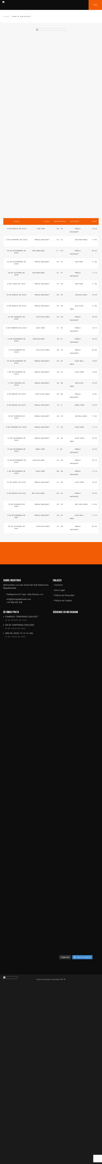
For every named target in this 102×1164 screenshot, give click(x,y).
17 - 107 (60, 251)
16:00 (94, 229)
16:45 (94, 394)
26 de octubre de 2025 (16, 274)
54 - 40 (60, 438)
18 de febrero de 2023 (16, 417)
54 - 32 (60, 515)
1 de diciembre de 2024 (16, 351)
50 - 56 (60, 306)
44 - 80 (60, 394)
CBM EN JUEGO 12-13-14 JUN (19, 633)
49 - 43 (60, 295)
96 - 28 (60, 383)
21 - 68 (60, 526)
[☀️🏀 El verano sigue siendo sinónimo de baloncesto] (60, 908)
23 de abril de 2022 (16, 482)
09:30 (94, 251)
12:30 (94, 295)
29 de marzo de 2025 (16, 295)
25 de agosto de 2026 (16, 620)
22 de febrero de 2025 (16, 318)
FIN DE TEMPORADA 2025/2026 (19, 625)
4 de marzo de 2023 (16, 394)
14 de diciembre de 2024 (16, 340)
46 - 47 (60, 339)
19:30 (94, 383)
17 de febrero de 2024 (16, 384)
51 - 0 (60, 405)
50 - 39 (60, 416)
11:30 (94, 284)
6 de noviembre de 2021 (16, 516)
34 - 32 (60, 372)
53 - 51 (60, 240)
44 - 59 (60, 229)
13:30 (94, 449)
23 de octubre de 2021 (16, 527)
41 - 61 (60, 273)
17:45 (94, 240)
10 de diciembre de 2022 (16, 439)
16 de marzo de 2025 (16, 306)
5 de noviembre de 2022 (16, 472)
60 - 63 (60, 493)
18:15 (94, 460)
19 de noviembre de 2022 (16, 461)
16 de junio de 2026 (15, 637)
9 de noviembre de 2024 (16, 373)
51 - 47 (60, 328)
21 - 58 (60, 482)
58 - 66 (60, 350)
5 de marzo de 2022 (16, 493)
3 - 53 (60, 449)
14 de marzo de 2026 (16, 229)
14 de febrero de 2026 (16, 240)
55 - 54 (60, 317)
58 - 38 (60, 471)
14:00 (94, 361)
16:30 (94, 317)
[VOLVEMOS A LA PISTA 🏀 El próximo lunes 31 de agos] (76, 735)
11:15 (94, 273)
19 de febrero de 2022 (16, 505)
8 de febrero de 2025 (16, 328)
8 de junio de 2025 (16, 284)
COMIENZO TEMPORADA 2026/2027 (21, 616)
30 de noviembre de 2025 (16, 252)
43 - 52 (60, 361)
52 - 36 (60, 460)
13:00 (94, 504)
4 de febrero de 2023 (16, 427)
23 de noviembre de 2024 (16, 362)
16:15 (94, 328)
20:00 (94, 350)
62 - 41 (60, 262)
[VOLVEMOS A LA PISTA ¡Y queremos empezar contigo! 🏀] (60, 740)
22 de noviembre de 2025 (16, 263)
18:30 (94, 339)
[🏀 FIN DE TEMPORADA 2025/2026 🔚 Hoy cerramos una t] (91, 704)
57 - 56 (60, 284)
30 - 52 (60, 504)
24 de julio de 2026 (15, 628)
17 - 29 (60, 427)
